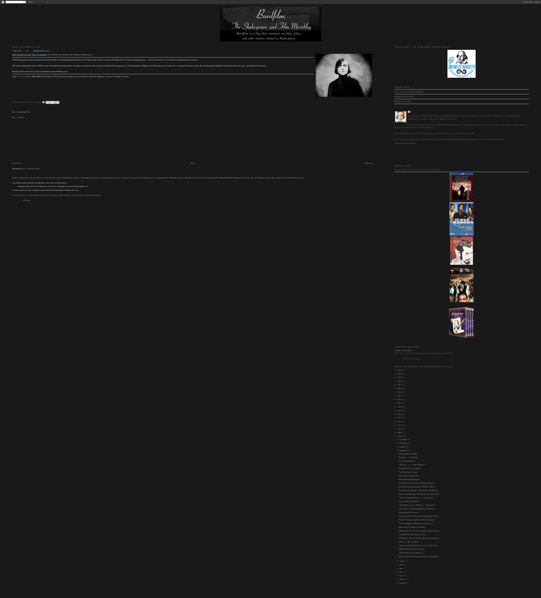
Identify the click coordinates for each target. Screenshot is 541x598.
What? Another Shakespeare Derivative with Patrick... (419, 556)
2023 (399, 381)
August (402, 561)
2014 (399, 414)
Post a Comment (18, 117)
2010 (399, 429)
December (403, 439)
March (402, 579)
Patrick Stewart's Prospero (408, 472)
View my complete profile (405, 143)
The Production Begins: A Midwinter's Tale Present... (419, 490)
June (401, 568)
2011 (399, 425)
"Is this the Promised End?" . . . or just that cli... (416, 497)
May (401, 572)
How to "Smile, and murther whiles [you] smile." (417, 519)
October (402, 446)
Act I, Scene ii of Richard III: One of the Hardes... (417, 508)
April (401, 575)
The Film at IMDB (24, 76)
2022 (399, 384)
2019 (399, 395)
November (403, 443)
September (403, 450)
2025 (399, 373)
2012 (399, 421)
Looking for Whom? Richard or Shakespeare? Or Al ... (419, 516)
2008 (399, 436)
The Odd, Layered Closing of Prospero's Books (416, 483)
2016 (399, 406)
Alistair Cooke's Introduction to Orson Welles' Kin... (418, 545)
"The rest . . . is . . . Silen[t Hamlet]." (412, 464)
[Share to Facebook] (55, 102)
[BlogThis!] (49, 102)
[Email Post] (43, 102)
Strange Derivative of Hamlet (410, 468)
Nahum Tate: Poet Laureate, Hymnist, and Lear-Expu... (419, 530)
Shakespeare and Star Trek (409, 475)
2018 (399, 399)
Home (192, 163)
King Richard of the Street (409, 512)
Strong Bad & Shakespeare (409, 479)
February (403, 583)
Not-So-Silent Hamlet (407, 461)
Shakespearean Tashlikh (408, 453)
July (401, 564)
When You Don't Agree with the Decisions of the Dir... (419, 494)
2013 (399, 417)
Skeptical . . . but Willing (408, 457)
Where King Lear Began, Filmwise (412, 527)
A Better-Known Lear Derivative (411, 552)
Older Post (369, 163)
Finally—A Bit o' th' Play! (409, 541)
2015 (399, 410)
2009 (399, 432)
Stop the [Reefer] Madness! (409, 501)
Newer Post (16, 163)
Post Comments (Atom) (31, 168)
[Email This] (47, 102)
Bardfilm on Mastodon (403, 350)
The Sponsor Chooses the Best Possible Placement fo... (419, 538)
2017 (399, 403)
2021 (399, 388)
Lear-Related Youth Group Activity (412, 534)
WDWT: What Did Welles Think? (411, 549)
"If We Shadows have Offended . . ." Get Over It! (417, 505)
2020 (399, 392)
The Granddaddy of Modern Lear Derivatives (416, 523)
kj (411, 111)
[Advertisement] (96, 140)
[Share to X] (52, 102)
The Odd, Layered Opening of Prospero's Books (417, 486)
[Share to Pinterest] (57, 102)
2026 (399, 370)
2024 (399, 377)
